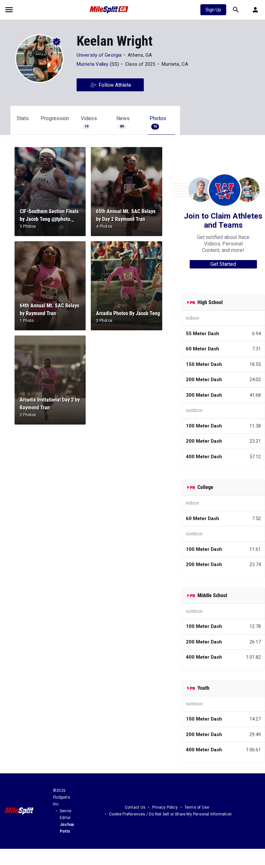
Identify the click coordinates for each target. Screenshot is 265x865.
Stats (23, 118)
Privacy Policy (165, 807)
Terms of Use (197, 807)
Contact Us (135, 807)
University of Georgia (99, 55)
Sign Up (213, 9)
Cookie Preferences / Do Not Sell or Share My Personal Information (170, 814)
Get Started (223, 264)
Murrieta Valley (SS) (98, 64)
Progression (55, 118)
